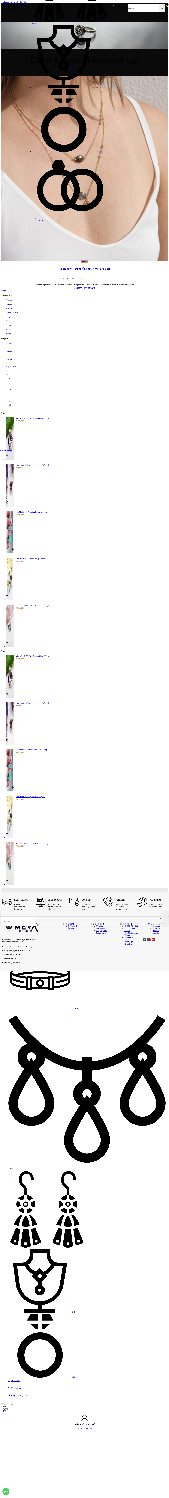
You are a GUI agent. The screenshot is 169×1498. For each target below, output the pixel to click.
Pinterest (156, 931)
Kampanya (10, 309)
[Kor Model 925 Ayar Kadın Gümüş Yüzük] (10, 485)
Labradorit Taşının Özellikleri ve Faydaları (84, 268)
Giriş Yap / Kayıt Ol (19, 1395)
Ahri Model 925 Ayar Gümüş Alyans (30, 559)
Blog (84, 262)
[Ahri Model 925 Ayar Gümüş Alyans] (10, 579)
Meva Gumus (76, 278)
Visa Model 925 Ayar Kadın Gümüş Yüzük (33, 418)
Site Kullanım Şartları (129, 929)
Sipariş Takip (101, 933)
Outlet (8, 325)
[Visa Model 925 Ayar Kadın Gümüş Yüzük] (10, 438)
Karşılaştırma (101, 931)
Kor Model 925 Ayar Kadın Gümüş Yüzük (32, 465)
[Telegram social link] (103, 276)
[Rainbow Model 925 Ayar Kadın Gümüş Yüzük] (10, 626)
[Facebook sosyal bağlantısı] (86, 276)
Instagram (156, 926)
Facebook (156, 928)
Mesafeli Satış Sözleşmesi (129, 938)
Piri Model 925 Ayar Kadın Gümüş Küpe (32, 512)
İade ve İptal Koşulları (129, 943)
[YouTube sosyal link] (153, 939)
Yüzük (8, 334)
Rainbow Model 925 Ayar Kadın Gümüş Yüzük (34, 606)
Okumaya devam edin (84, 288)
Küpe (8, 321)
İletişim (71, 928)
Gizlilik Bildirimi (131, 926)
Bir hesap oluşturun (84, 1428)
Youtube (156, 933)
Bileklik (9, 304)
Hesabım (99, 926)
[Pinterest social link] (94, 276)
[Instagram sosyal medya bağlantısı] (149, 939)
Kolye (8, 317)
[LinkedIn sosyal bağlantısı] (99, 276)
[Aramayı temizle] (157, 8)
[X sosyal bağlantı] (90, 276)
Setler (8, 330)
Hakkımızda (73, 926)
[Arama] (162, 8)
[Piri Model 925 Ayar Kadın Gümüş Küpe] (10, 532)
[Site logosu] (12, 12)
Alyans (9, 300)
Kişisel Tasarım (12, 313)
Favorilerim (100, 928)
